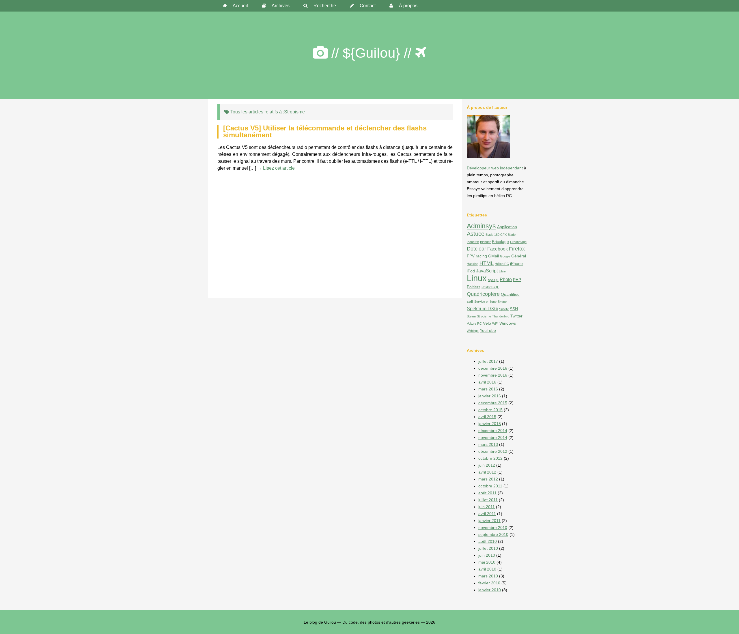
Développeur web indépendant (495, 168)
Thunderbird (500, 316)
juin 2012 (486, 465)
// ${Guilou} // (371, 53)
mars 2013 (488, 444)
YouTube (488, 330)
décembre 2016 (492, 368)
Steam (471, 316)
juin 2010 (486, 555)
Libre (502, 271)
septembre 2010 (493, 534)
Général (518, 256)
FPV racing (477, 256)
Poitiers (473, 287)
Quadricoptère (483, 294)
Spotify (504, 309)
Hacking (472, 263)
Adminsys (481, 226)
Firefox (517, 249)
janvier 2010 (489, 590)
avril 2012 (487, 472)
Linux (477, 278)
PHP (517, 279)
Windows (507, 323)
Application (507, 227)
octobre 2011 (490, 486)
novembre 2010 (492, 527)
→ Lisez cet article (276, 168)
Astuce (475, 234)
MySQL (493, 280)
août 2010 (487, 541)
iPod (471, 271)
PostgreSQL (490, 287)
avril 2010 (487, 569)
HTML (486, 263)
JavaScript (487, 270)
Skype (502, 301)
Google (505, 256)
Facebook (497, 248)
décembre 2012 (492, 451)
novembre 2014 (492, 437)
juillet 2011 (488, 500)
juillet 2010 (488, 548)
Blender (485, 242)
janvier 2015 (489, 423)
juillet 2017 (488, 361)
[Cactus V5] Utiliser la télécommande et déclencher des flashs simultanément (325, 131)
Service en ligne (485, 301)
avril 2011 (487, 513)
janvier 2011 (489, 520)
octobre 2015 (490, 409)
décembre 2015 (492, 403)
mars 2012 (488, 479)
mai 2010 (486, 562)
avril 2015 (487, 416)
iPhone (516, 263)
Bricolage (500, 241)
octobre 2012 (490, 458)
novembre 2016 (492, 375)
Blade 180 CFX (496, 234)
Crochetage (518, 242)
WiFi (495, 323)
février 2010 (489, 583)
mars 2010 (488, 576)
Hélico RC (502, 263)
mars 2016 (488, 389)
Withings (473, 330)
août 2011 (487, 493)
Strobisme (484, 316)
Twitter (516, 316)
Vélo (487, 323)
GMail (493, 256)
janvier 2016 (489, 396)
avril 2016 (487, 382)
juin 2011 (486, 506)
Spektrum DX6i (482, 308)
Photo (506, 279)
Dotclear (476, 249)
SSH (514, 308)
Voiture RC (474, 323)
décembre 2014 (492, 430)
